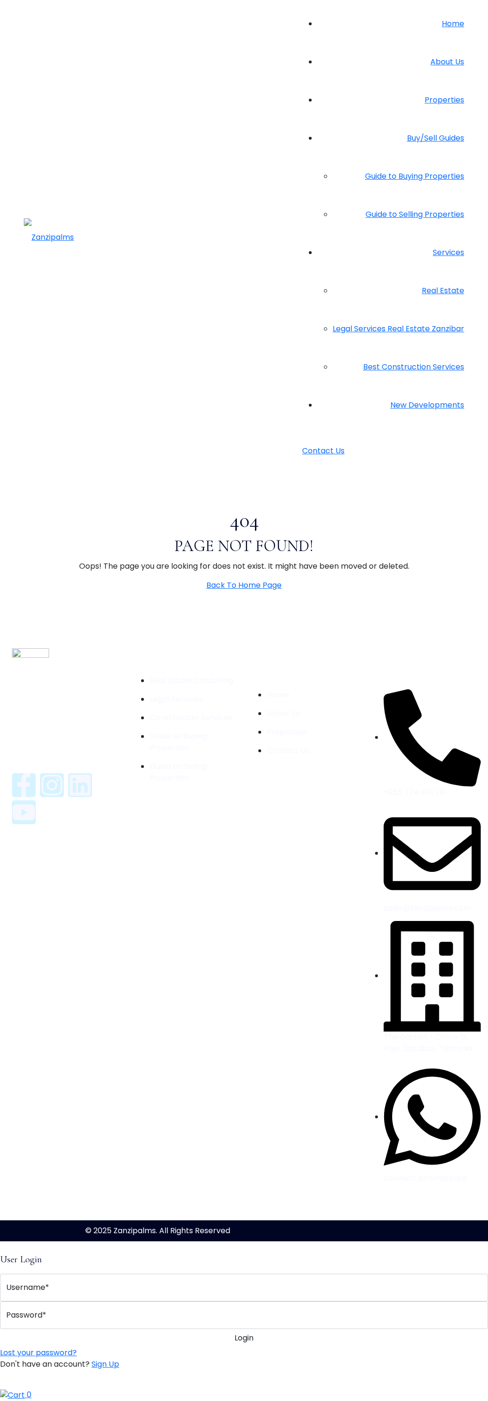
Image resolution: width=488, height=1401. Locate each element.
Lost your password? (38, 1352)
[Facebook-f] (24, 785)
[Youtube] (24, 812)
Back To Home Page (244, 585)
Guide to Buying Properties (414, 176)
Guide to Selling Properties (415, 214)
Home (453, 23)
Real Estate (443, 290)
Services (448, 252)
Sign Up (105, 1364)
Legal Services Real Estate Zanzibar (398, 328)
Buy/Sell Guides (435, 138)
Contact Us (323, 450)
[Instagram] (52, 785)
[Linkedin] (80, 785)
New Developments (427, 404)
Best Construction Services (413, 366)
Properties (444, 99)
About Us (447, 61)
